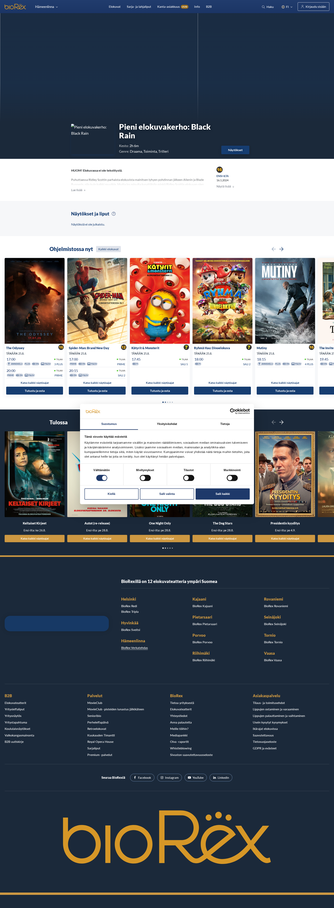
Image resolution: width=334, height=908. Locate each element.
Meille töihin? (179, 728)
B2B (209, 6)
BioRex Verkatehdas (134, 647)
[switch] (145, 478)
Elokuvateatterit (15, 703)
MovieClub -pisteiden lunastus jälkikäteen (115, 709)
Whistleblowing (181, 748)
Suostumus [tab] (109, 424)
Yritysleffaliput (15, 709)
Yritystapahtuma (16, 722)
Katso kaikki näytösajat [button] (35, 383)
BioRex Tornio (273, 642)
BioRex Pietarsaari (205, 624)
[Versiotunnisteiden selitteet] (114, 214)
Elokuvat (115, 6)
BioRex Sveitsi (130, 629)
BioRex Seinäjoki (275, 624)
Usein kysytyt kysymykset (270, 722)
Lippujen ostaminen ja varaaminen (276, 709)
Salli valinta (167, 494)
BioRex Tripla (130, 611)
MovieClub (94, 703)
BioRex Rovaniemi (276, 606)
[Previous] (274, 249)
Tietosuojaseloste (264, 741)
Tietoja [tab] (225, 424)
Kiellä (111, 494)
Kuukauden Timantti (101, 735)
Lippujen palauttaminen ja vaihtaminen (279, 715)
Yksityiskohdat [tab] (167, 424)
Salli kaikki (223, 494)
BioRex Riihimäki (204, 660)
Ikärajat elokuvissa (265, 728)
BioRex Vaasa (273, 660)
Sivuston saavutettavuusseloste (191, 755)
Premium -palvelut (99, 755)
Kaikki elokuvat (108, 249)
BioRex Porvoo (202, 642)
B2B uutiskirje (14, 741)
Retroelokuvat (96, 728)
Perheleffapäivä (97, 722)
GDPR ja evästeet (265, 748)
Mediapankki (178, 735)
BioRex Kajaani (203, 606)
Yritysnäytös (13, 715)
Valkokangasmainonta (19, 735)
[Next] (281, 249)
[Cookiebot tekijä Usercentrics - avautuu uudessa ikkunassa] (233, 411)
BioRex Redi (129, 606)
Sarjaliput (93, 748)
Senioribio (94, 715)
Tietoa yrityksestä (182, 703)
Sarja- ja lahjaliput (139, 6)
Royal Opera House (100, 741)
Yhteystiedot (178, 715)
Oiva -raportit (179, 741)
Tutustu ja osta (35, 390)
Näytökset (235, 150)
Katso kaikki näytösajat (35, 538)
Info (197, 6)
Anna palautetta (181, 722)
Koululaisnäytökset (17, 728)
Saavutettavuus (263, 735)
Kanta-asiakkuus (172, 6)
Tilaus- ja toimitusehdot (269, 703)
